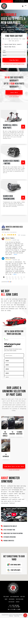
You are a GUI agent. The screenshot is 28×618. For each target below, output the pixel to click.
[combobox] (14, 50)
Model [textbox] (4, 55)
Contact (17, 602)
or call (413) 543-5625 (14, 96)
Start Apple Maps (15, 570)
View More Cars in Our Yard (14, 466)
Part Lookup (6, 596)
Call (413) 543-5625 (7, 1)
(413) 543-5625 (14, 605)
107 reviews (21, 235)
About (6, 599)
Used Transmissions (14, 596)
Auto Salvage (11, 602)
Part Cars (22, 596)
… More (15, 254)
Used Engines (11, 599)
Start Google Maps (15, 565)
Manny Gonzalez (10, 257)
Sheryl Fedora (10, 238)
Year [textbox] (4, 50)
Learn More (14, 92)
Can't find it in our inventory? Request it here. (14, 64)
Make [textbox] (4, 52)
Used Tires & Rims (19, 599)
